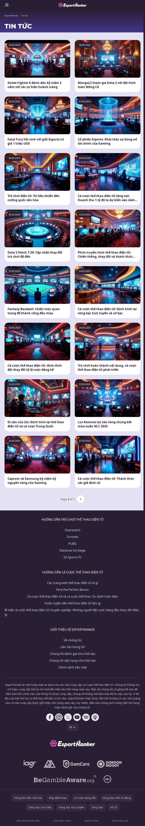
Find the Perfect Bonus (72, 590)
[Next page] (80, 499)
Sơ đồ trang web (120, 820)
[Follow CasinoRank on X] (68, 717)
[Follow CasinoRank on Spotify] (86, 717)
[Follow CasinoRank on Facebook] (50, 717)
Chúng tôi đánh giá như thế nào (72, 654)
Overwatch (72, 530)
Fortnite (72, 537)
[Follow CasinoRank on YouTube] (77, 717)
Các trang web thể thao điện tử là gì (72, 583)
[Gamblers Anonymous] (50, 764)
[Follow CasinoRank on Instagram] (59, 717)
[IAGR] (30, 764)
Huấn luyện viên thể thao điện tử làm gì (73, 603)
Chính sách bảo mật (72, 667)
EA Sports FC (73, 557)
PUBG (72, 544)
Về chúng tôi (73, 640)
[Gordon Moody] (109, 764)
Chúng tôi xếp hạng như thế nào (72, 660)
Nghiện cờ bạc (92, 820)
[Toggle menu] (7, 5)
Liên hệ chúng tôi (72, 647)
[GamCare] (76, 764)
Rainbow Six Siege (72, 550)
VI (70, 727)
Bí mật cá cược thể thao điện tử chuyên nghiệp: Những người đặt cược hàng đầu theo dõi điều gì (72, 612)
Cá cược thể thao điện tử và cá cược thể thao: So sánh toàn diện (72, 596)
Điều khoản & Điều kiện (28, 820)
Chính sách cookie (62, 820)
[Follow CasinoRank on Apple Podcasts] (95, 717)
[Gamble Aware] (65, 779)
